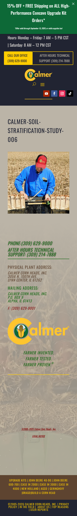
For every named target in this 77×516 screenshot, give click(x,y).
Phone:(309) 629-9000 (30, 243)
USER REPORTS (39, 509)
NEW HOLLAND (30, 488)
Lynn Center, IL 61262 (25, 280)
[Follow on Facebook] (54, 93)
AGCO (44, 488)
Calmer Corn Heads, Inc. (27, 272)
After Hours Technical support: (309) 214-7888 (32, 252)
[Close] (73, 3)
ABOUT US (44, 507)
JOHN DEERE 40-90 (40, 480)
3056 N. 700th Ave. (22, 276)
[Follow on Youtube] (46, 93)
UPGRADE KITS (18, 480)
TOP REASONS (60, 507)
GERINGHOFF (57, 488)
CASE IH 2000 (29, 484)
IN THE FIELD (27, 507)
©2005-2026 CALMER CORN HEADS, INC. (32, 504)
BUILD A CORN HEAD (43, 493)
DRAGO (27, 493)
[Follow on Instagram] (62, 93)
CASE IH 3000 (48, 484)
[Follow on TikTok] (70, 93)
